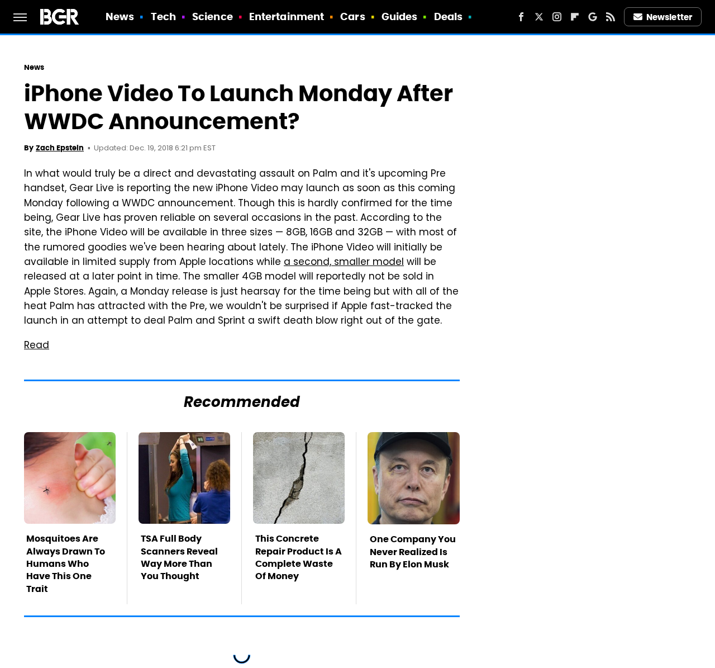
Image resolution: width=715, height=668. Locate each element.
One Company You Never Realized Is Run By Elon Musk (413, 551)
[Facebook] (521, 16)
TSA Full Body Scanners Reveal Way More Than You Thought (179, 557)
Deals (448, 16)
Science (212, 16)
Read (36, 346)
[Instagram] (556, 16)
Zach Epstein (60, 148)
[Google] (592, 16)
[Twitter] (539, 16)
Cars (352, 16)
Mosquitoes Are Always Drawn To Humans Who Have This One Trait (65, 564)
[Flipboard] (574, 16)
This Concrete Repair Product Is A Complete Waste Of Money (298, 557)
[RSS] (610, 16)
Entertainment (286, 16)
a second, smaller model (344, 263)
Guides (400, 16)
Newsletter (669, 17)
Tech (163, 16)
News (120, 16)
